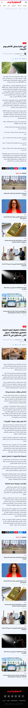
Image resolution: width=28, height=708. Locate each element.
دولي (9, 5)
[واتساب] (14, 59)
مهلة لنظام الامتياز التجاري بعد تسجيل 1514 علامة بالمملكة (14, 265)
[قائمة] (26, 2)
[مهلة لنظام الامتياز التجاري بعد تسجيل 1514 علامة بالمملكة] (14, 253)
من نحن (4, 700)
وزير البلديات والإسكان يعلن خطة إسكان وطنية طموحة (15, 194)
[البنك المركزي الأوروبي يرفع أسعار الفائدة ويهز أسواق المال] (14, 206)
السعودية (14, 5)
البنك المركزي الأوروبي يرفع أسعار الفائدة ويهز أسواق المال (15, 217)
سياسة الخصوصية (14, 700)
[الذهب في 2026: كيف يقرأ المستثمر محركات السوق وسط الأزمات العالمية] (14, 230)
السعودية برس (17, 54)
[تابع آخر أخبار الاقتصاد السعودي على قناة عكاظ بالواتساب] (14, 277)
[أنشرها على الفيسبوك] (20, 59)
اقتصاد (4, 5)
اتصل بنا (8, 700)
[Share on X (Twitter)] (18, 59)
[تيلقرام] (16, 59)
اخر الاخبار (19, 5)
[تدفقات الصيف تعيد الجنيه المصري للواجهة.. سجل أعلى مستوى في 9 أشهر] (14, 354)
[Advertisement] (14, 25)
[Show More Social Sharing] (11, 59)
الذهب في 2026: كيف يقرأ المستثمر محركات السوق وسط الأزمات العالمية (15, 241)
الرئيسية (25, 5)
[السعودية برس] (14, 2)
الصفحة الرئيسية (22, 700)
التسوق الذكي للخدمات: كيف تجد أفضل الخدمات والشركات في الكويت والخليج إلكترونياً (14, 312)
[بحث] (2, 2)
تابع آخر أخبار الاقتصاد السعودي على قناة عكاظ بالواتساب (15, 288)
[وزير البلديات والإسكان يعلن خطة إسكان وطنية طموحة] (14, 183)
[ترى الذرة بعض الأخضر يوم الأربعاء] (14, 68)
